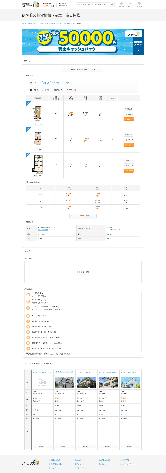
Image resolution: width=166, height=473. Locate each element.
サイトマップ (79, 468)
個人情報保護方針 (104, 460)
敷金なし (46, 83)
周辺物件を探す (43, 230)
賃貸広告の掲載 (56, 464)
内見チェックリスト (129, 464)
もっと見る (37, 124)
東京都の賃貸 (44, 23)
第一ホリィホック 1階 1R (128, 372)
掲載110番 (125, 460)
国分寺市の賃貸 (56, 23)
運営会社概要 (55, 460)
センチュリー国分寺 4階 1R (107, 372)
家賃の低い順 (58, 90)
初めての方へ (103, 464)
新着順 (47, 90)
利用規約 (78, 460)
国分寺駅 (109, 227)
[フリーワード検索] (112, 4)
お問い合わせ (129, 119)
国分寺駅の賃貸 (69, 23)
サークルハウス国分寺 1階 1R (42, 372)
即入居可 (57, 83)
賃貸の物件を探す (30, 23)
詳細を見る (128, 109)
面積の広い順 (71, 90)
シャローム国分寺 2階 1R (84, 372)
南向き (67, 83)
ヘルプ (53, 468)
